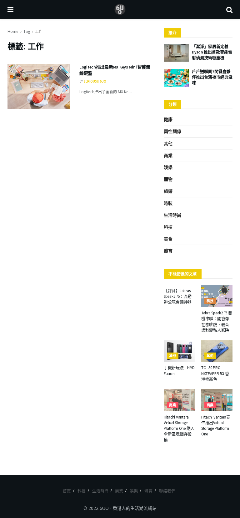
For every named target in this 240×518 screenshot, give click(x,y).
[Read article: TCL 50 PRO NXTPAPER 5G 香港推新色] (216, 351)
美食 (168, 239)
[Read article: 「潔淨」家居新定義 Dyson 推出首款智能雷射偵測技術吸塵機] (176, 53)
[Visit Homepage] (120, 9)
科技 (168, 227)
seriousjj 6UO (95, 81)
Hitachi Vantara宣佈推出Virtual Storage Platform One (215, 425)
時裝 (168, 203)
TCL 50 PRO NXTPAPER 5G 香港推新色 (215, 373)
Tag (26, 31)
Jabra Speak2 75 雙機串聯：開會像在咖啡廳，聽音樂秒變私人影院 (216, 321)
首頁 (67, 491)
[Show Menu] (10, 9)
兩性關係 (172, 131)
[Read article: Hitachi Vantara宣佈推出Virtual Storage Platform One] (216, 400)
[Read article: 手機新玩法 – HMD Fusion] (179, 351)
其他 (168, 143)
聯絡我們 (167, 491)
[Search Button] (229, 9)
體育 (168, 251)
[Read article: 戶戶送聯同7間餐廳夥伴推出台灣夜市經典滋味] (176, 78)
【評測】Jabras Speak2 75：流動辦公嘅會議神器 (178, 296)
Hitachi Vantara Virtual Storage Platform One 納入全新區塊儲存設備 (179, 428)
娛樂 (168, 167)
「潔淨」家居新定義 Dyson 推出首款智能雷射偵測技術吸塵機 (212, 52)
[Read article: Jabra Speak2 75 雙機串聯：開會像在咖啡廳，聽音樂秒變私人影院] (216, 296)
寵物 (168, 179)
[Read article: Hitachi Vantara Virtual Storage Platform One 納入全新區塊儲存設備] (179, 400)
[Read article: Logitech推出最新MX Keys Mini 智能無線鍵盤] (39, 86)
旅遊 (168, 191)
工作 (38, 31)
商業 (168, 155)
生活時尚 (172, 215)
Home (13, 31)
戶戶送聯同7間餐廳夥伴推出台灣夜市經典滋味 (212, 77)
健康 (168, 119)
